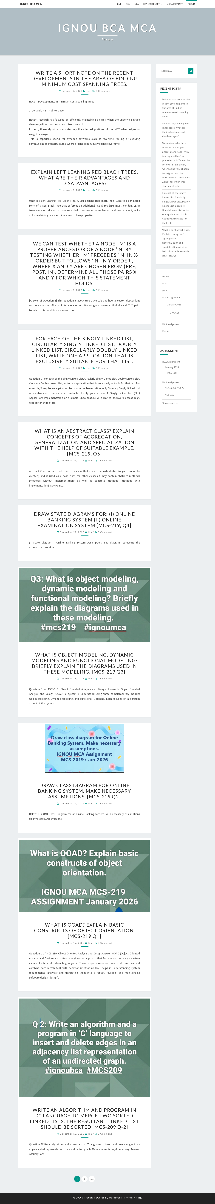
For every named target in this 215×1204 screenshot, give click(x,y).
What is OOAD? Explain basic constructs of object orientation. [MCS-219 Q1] (84, 930)
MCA (137, 4)
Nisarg (138, 1197)
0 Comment (103, 91)
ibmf (89, 91)
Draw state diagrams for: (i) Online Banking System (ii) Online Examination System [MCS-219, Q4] (84, 519)
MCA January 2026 (174, 387)
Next (92, 1179)
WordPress (115, 1197)
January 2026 (174, 304)
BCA (128, 4)
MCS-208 (174, 313)
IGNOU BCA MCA (31, 4)
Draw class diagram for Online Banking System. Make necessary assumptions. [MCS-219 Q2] (84, 790)
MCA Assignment (175, 4)
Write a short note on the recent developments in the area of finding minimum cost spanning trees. (84, 78)
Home (118, 4)
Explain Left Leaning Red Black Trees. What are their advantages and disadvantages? (84, 177)
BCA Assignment (151, 4)
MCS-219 (169, 394)
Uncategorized (170, 402)
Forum (191, 4)
